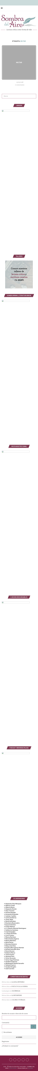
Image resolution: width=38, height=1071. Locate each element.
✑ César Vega (7, 919)
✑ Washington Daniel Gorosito (13, 963)
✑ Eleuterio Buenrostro (10, 923)
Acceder (19, 1037)
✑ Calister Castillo (9, 916)
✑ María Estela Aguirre (10, 939)
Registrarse (5, 1041)
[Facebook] (13, 2)
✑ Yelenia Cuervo (9, 965)
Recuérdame (8, 1032)
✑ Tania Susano (8, 954)
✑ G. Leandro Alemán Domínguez (14, 928)
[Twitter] (16, 2)
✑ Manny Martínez (9, 937)
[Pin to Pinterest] (19, 87)
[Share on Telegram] (24, 87)
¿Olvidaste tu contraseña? (10, 1046)
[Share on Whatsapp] (21, 87)
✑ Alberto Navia (8, 907)
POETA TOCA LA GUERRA (20, 986)
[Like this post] (11, 87)
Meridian (30, 1068)
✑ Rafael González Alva (11, 949)
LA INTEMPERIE (17, 995)
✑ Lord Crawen (8, 935)
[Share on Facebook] (14, 87)
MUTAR (19, 62)
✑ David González (9, 921)
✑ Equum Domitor (9, 925)
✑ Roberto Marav (8, 953)
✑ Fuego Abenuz (8, 926)
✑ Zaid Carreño (8, 968)
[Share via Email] (26, 87)
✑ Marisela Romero (9, 944)
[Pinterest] (21, 2)
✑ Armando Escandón (10, 914)
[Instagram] (19, 2)
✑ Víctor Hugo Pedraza (10, 960)
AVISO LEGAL (13, 1068)
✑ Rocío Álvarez (8, 951)
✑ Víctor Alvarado (9, 958)
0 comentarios (19, 85)
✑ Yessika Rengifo (9, 967)
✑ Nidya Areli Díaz (9, 946)
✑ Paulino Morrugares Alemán (13, 947)
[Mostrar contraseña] (33, 1027)
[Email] (24, 2)
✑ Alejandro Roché (9, 909)
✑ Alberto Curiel (8, 905)
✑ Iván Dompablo (8, 932)
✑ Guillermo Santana (10, 930)
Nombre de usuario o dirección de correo (15, 1014)
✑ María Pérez (7, 942)
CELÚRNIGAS (16, 991)
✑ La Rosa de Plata (9, 933)
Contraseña (5, 1023)
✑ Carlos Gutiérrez (9, 917)
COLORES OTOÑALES (18, 1000)
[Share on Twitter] (17, 87)
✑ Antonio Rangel (9, 912)
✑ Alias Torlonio (8, 911)
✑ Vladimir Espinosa (9, 961)
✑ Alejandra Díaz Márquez (11, 903)
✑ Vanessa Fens (8, 956)
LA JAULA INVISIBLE (18, 982)
